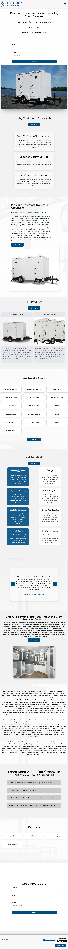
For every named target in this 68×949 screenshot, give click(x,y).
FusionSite (12, 836)
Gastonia (57, 422)
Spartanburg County (34, 389)
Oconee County (11, 430)
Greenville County (11, 389)
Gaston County (34, 397)
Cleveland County (34, 414)
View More (34, 439)
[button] (13, 584)
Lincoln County (34, 422)
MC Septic (34, 836)
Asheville (57, 414)
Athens (57, 406)
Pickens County (11, 406)
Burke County (10, 422)
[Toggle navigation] (65, 4)
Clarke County (34, 406)
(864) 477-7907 (45, 22)
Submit (34, 62)
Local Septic (56, 836)
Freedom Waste (12, 844)
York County (57, 389)
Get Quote (34, 124)
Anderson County (57, 397)
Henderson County (11, 414)
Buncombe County (11, 397)
